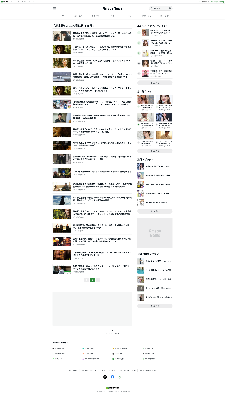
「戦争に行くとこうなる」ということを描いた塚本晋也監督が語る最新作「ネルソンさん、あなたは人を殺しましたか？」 (102, 48)
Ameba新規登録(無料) (217, 2)
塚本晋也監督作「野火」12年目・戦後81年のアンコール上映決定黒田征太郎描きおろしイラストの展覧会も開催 (102, 198)
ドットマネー (89, 348)
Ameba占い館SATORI (92, 359)
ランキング (164, 16)
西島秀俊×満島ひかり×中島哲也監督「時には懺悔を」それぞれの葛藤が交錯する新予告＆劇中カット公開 (102, 157)
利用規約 (112, 370)
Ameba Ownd (60, 354)
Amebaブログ (149, 348)
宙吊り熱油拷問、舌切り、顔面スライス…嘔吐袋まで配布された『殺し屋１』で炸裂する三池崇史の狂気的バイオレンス (102, 240)
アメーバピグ (89, 354)
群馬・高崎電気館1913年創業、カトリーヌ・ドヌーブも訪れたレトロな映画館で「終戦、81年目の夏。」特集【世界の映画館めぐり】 (102, 75)
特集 (112, 16)
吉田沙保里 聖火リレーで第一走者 (158, 279)
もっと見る (155, 83)
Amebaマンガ (149, 354)
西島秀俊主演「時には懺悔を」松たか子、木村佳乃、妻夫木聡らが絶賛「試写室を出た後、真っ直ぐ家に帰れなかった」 (102, 34)
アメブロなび (119, 359)
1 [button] (92, 280)
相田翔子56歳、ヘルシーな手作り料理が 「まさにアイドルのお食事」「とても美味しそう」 (161, 64)
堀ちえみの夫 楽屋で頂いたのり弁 (158, 288)
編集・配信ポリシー (88, 370)
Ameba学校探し (150, 359)
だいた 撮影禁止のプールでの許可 (158, 270)
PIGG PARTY (119, 354)
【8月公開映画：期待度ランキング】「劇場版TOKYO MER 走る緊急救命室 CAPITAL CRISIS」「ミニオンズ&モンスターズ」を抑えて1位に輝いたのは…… (102, 104)
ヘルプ (102, 370)
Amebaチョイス (60, 348)
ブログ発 (95, 16)
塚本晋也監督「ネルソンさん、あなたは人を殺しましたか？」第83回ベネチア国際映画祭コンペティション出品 (102, 130)
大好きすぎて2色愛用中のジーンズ (158, 261)
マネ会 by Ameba (121, 348)
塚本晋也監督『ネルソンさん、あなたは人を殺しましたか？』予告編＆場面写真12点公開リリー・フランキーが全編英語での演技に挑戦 (102, 212)
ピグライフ (58, 359)
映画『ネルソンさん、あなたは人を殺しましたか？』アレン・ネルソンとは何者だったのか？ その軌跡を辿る (102, 89)
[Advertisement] (73, 308)
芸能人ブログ (205, 2)
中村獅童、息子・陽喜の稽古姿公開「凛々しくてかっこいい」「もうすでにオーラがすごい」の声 (161, 74)
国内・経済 (147, 16)
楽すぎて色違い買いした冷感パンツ (159, 297)
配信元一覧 (73, 370)
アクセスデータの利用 (147, 370)
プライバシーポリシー (127, 370)
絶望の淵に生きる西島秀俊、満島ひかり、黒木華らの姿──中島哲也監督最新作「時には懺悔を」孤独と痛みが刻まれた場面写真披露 (102, 185)
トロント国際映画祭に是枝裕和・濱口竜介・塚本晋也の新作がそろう (102, 171)
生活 (129, 16)
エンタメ (78, 16)
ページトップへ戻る (112, 333)
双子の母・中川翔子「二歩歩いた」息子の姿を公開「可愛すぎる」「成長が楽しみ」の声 (161, 43)
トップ (61, 16)
